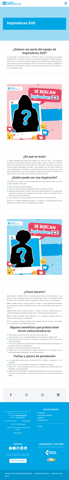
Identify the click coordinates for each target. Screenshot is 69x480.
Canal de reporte (42, 420)
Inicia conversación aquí (21, 415)
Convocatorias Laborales (45, 415)
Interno (7, 476)
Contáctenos (41, 412)
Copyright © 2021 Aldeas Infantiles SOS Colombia (18, 473)
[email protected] (20, 417)
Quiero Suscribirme (18, 461)
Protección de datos (56, 473)
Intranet (40, 426)
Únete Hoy (41, 417)
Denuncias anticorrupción (42, 473)
